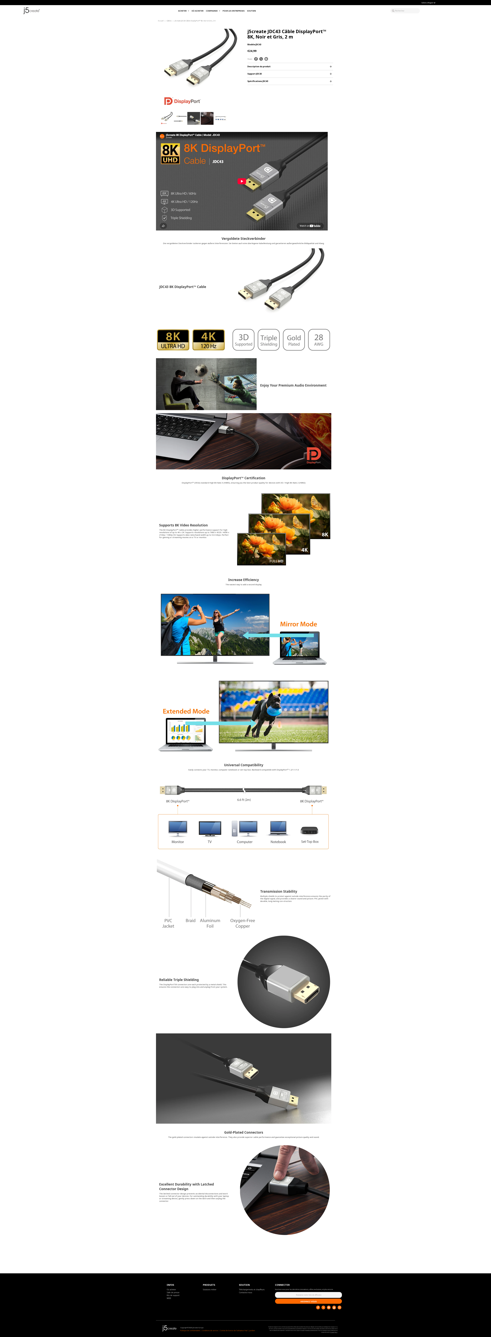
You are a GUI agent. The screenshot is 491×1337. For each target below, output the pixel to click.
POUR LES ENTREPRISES (234, 10)
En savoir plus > (334, 1332)
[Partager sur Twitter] (261, 59)
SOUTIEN (251, 10)
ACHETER (182, 10)
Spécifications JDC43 (257, 81)
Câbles (169, 21)
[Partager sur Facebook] (256, 59)
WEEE (169, 1298)
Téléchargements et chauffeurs (252, 1289)
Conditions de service (210, 1330)
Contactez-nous (245, 1292)
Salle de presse (173, 1292)
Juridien (252, 1330)
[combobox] (407, 10)
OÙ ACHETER (197, 10)
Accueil (161, 21)
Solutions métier (209, 1289)
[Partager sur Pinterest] (266, 59)
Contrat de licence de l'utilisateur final (233, 1330)
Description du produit (259, 66)
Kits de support (173, 1295)
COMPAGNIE (212, 10)
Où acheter (171, 1289)
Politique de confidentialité (190, 1330)
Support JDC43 (254, 73)
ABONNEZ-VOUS (308, 1301)
